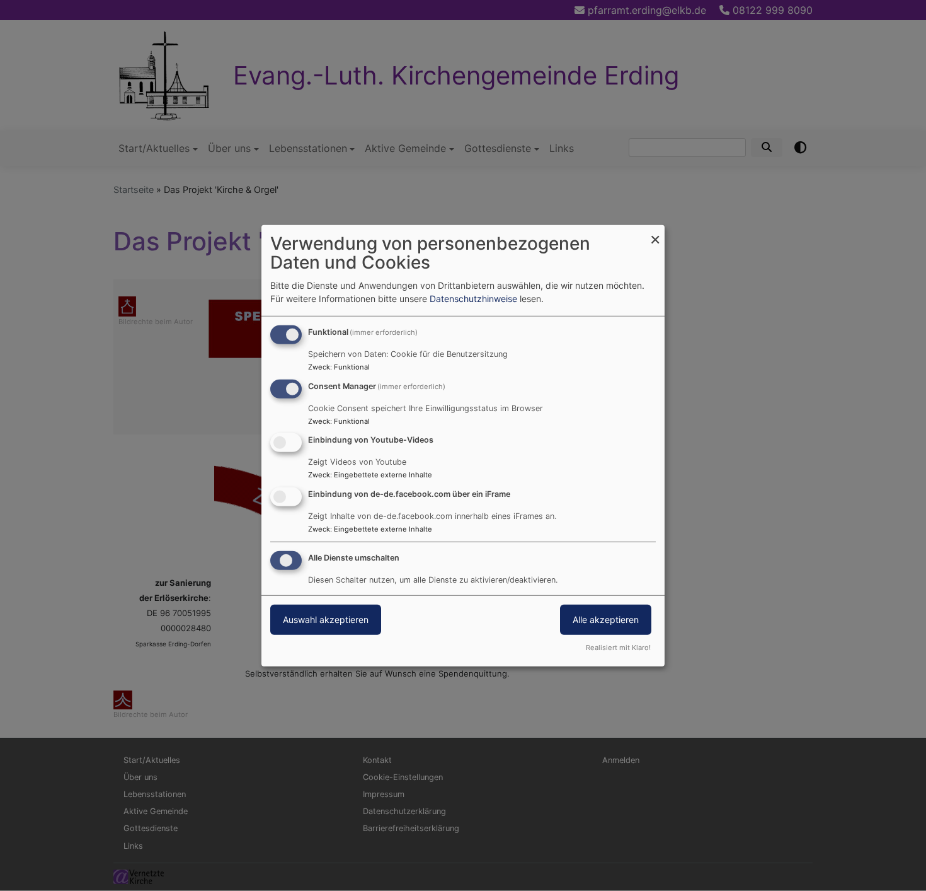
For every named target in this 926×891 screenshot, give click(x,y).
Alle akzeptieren (606, 619)
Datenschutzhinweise (473, 298)
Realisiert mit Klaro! (618, 647)
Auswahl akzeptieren (326, 619)
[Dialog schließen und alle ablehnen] (655, 232)
